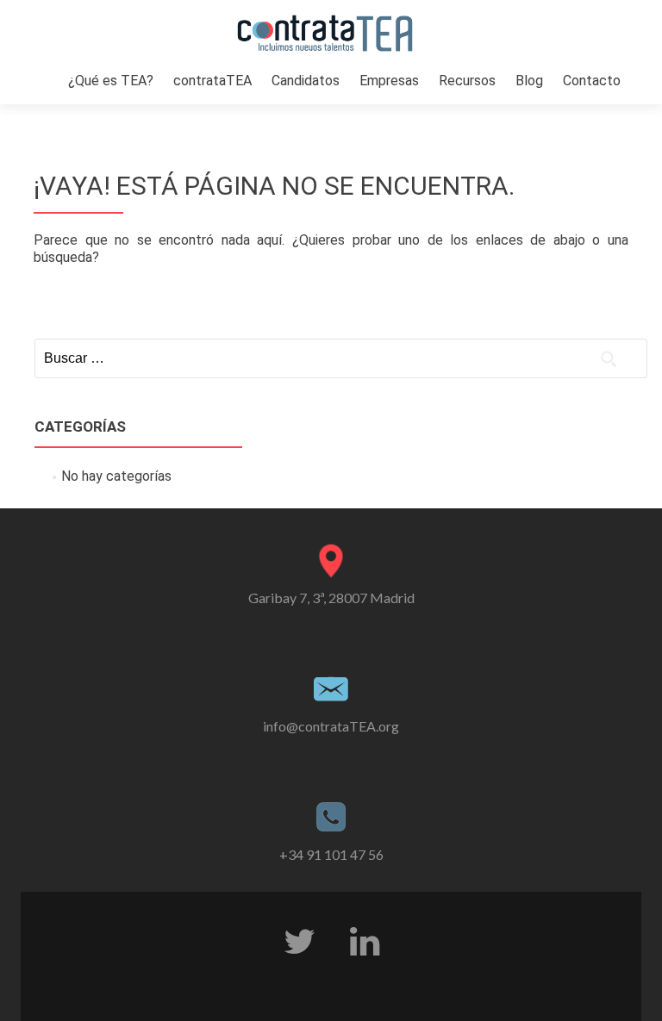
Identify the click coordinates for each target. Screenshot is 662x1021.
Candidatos (306, 80)
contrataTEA (212, 80)
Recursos (467, 80)
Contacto (592, 80)
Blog (529, 80)
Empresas (389, 80)
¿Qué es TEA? (110, 80)
